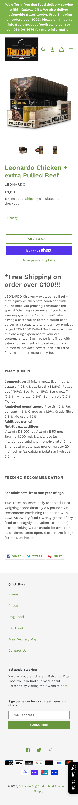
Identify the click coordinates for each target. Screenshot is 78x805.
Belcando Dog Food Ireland (36, 786)
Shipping (31, 199)
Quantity (12, 218)
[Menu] (70, 49)
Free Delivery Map (22, 639)
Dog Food (16, 617)
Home (13, 594)
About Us (15, 606)
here (64, 686)
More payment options (39, 260)
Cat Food (15, 628)
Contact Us (17, 650)
